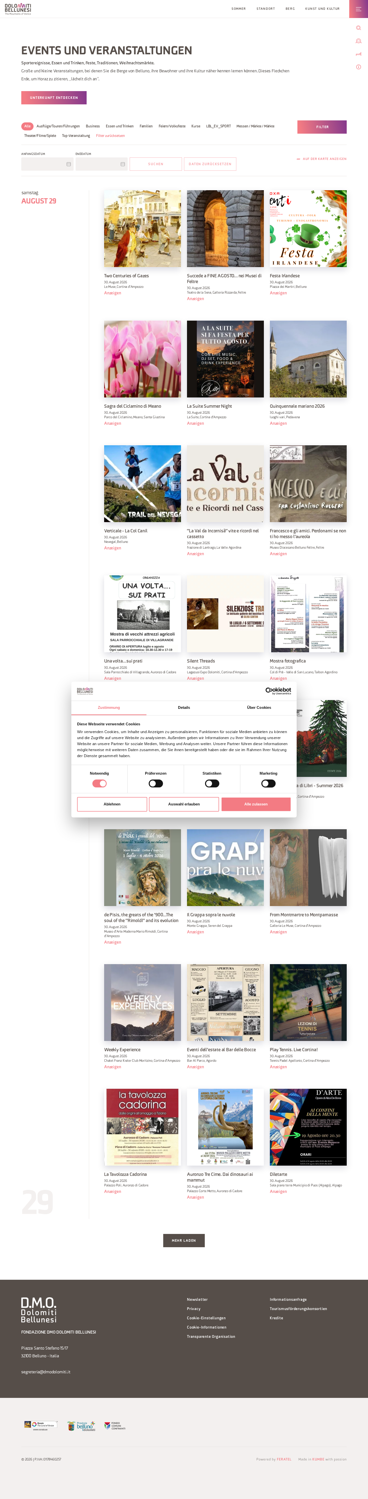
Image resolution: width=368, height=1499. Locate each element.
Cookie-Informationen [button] (207, 1328)
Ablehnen (112, 804)
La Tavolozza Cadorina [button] (125, 1174)
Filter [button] (322, 127)
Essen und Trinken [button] (119, 126)
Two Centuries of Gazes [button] (126, 276)
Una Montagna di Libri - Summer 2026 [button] (306, 786)
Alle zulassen (256, 804)
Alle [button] (27, 126)
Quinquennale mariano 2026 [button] (297, 406)
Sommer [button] (239, 9)
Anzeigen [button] (112, 293)
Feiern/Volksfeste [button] (172, 126)
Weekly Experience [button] (122, 1050)
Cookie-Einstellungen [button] (206, 1318)
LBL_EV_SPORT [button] (218, 126)
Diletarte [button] (278, 1174)
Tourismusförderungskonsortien (298, 1309)
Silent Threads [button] (201, 661)
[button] (18, 9)
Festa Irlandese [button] (284, 276)
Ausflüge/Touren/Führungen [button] (58, 126)
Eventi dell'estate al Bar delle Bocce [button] (221, 1050)
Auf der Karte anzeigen (325, 159)
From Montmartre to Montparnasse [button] (304, 915)
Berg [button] (290, 9)
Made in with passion (322, 1459)
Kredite (276, 1318)
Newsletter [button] (197, 1300)
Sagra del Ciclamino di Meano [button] (132, 406)
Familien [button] (146, 126)
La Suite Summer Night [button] (209, 406)
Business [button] (93, 126)
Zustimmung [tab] (109, 708)
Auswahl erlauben (184, 804)
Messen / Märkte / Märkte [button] (255, 126)
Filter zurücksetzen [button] (110, 136)
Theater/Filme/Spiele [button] (40, 136)
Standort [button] (266, 9)
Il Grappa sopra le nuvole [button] (211, 915)
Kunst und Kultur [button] (322, 9)
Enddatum (83, 154)
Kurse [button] (196, 126)
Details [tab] (184, 708)
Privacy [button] (194, 1309)
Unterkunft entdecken (54, 98)
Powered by (274, 1459)
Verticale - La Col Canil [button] (125, 531)
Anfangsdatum (33, 154)
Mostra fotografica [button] (288, 661)
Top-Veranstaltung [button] (76, 136)
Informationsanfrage (288, 1300)
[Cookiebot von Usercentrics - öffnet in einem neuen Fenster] (269, 691)
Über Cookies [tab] (259, 708)
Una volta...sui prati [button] (123, 661)
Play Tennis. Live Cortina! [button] (294, 1050)
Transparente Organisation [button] (211, 1337)
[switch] (156, 783)
